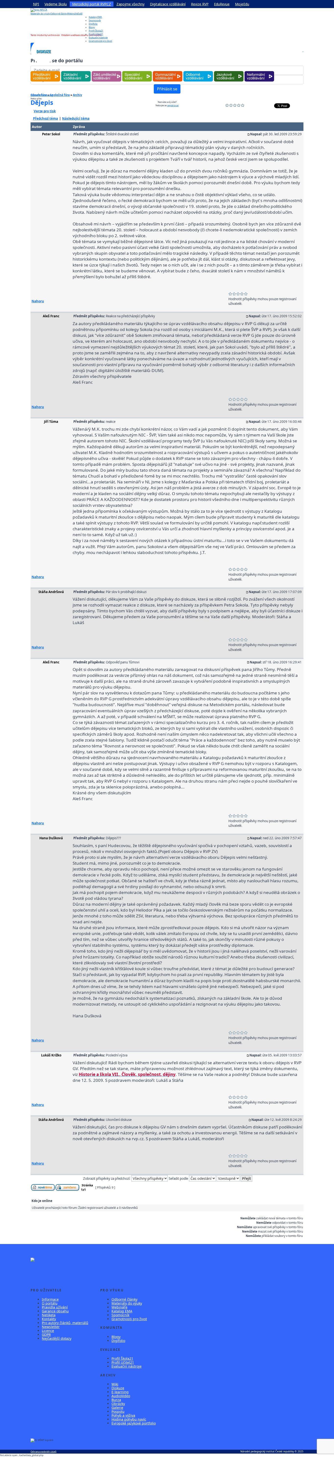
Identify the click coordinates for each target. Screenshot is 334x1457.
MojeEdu (242, 4)
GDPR (46, 1334)
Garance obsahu (55, 1311)
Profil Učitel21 (96, 34)
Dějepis (42, 102)
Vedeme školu (56, 4)
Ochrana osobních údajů (43, 1451)
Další (80, 13)
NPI (36, 4)
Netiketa (49, 1315)
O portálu (49, 1303)
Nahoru (38, 301)
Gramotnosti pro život (129, 1319)
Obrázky (118, 1403)
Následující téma (75, 118)
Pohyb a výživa (123, 1415)
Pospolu (117, 1411)
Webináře (72, 13)
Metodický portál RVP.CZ (91, 4)
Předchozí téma (45, 118)
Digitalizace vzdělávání (168, 4)
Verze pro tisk (45, 111)
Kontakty (49, 1319)
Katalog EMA (95, 17)
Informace (50, 1299)
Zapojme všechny (130, 4)
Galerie (117, 1407)
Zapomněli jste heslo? (42, 95)
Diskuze (117, 1388)
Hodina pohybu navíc (128, 1419)
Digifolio (93, 23)
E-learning (120, 1392)
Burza (116, 1399)
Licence (48, 1330)
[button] (302, 51)
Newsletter (51, 1326)
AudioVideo (120, 1395)
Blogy (92, 27)
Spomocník (95, 20)
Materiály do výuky (40, 13)
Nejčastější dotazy (56, 1338)
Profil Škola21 (96, 30)
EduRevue (222, 4)
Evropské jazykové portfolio (133, 1423)
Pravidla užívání (55, 1307)
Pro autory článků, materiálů (65, 1322)
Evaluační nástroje (126, 1366)
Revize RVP (200, 4)
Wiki (114, 1384)
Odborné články (58, 13)
